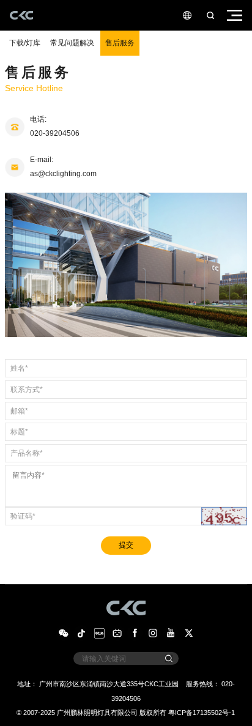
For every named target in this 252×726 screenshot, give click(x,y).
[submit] (169, 658)
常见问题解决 (72, 43)
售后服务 (120, 43)
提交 (126, 545)
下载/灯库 (24, 43)
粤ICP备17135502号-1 (201, 712)
